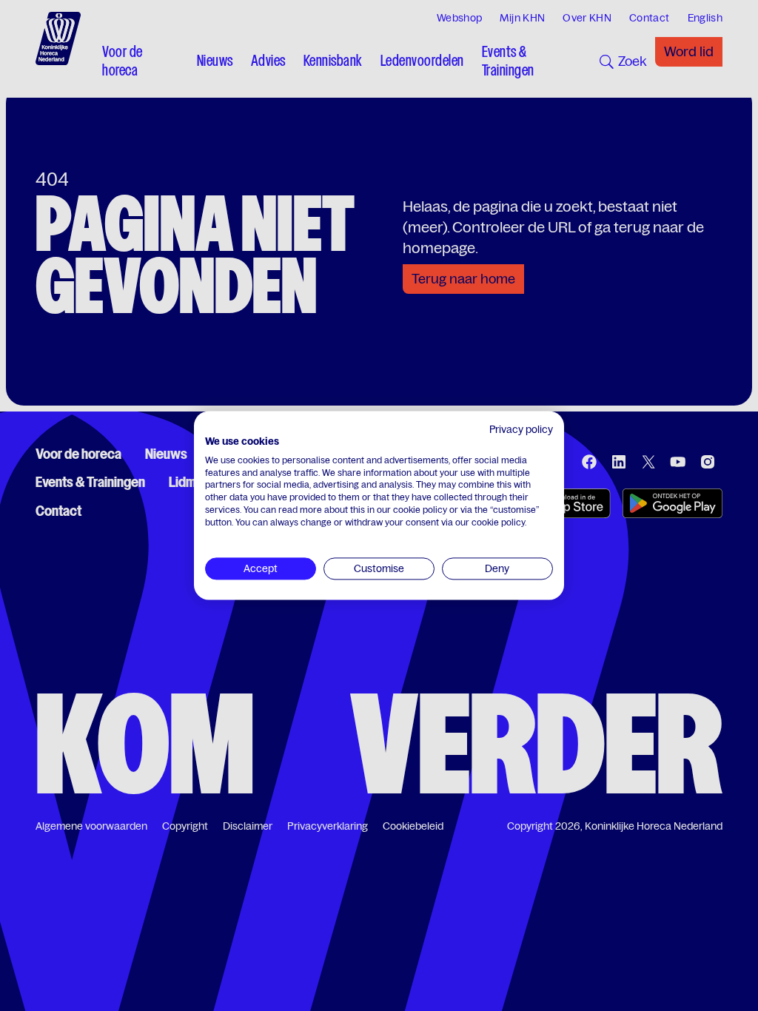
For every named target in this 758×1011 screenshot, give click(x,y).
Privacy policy (521, 429)
